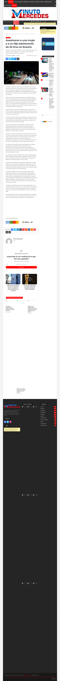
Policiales (11, 1)
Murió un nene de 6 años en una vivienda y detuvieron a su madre (21, 390)
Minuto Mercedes (11, 55)
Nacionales (32, 1)
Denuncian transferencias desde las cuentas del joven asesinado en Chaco (10, 308)
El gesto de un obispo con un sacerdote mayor (51, 83)
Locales (6, 1)
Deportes (37, 1)
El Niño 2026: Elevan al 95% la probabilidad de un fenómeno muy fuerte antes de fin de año (51, 64)
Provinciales (26, 1)
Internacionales (47, 1)
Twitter (6, 425)
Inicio (7, 33)
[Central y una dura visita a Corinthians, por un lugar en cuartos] (45, 90)
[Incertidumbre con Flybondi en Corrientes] (45, 75)
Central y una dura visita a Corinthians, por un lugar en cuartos (51, 92)
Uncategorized (43, 423)
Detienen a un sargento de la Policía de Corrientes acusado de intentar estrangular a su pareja (32, 309)
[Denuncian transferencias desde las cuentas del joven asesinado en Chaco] (10, 302)
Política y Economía (18, 1)
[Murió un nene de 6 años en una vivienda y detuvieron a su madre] (21, 344)
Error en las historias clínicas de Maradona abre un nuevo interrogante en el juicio (51, 103)
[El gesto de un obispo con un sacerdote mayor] (45, 82)
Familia (41, 1)
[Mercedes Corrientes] (30, 13)
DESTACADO (43, 412)
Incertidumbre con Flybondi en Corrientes (51, 75)
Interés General (7, 5)
